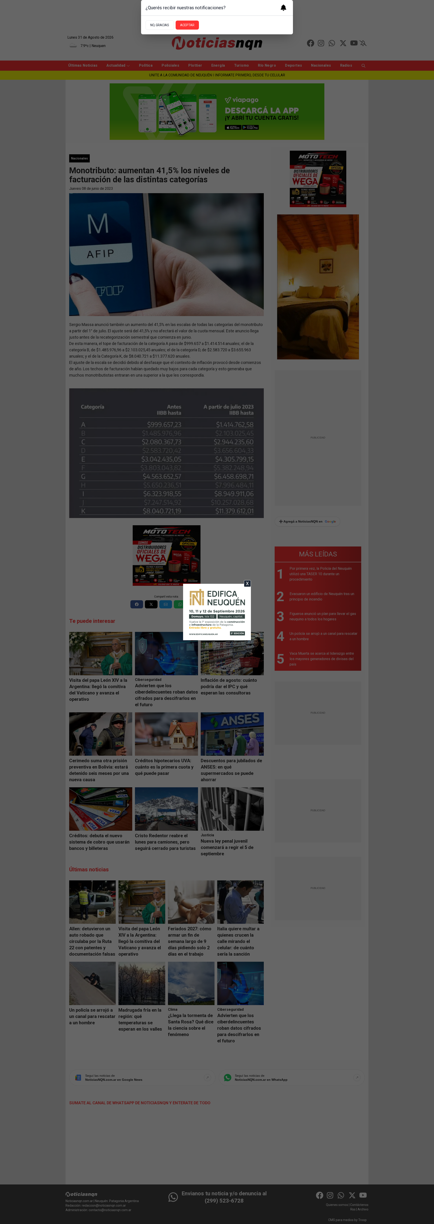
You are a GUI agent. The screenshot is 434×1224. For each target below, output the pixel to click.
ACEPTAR (187, 25)
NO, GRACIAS (159, 25)
